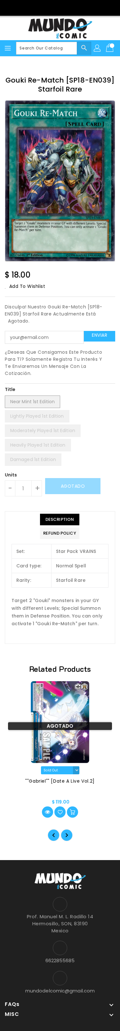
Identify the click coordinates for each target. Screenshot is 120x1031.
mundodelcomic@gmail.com (60, 990)
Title (10, 389)
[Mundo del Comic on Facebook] (54, 7)
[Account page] (97, 48)
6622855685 (60, 960)
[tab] (59, 519)
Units (11, 475)
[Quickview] (47, 812)
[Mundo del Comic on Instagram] (66, 7)
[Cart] (110, 48)
